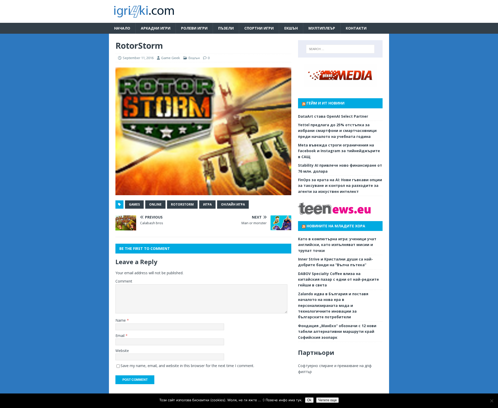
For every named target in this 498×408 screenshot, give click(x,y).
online (155, 204)
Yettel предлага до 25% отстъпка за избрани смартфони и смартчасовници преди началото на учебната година (337, 130)
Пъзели (226, 28)
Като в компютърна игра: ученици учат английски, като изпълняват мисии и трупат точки (337, 244)
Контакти (356, 28)
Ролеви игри (194, 28)
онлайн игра (233, 204)
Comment (123, 281)
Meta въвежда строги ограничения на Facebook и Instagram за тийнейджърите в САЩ (339, 151)
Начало (122, 28)
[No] (491, 400)
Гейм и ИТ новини (325, 103)
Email (120, 335)
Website (122, 350)
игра (207, 204)
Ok (309, 400)
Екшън (291, 28)
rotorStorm (182, 204)
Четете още (327, 400)
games (134, 204)
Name (121, 320)
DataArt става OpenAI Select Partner (333, 116)
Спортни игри (259, 28)
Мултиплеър (321, 28)
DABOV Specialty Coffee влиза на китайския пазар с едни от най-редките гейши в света (338, 279)
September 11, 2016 (138, 57)
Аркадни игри (155, 28)
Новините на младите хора (336, 225)
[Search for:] (340, 49)
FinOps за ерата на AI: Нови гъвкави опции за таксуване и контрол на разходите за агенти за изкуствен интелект (340, 185)
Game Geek (170, 57)
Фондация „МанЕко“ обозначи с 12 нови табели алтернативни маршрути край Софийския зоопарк (337, 331)
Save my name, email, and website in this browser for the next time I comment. (187, 365)
